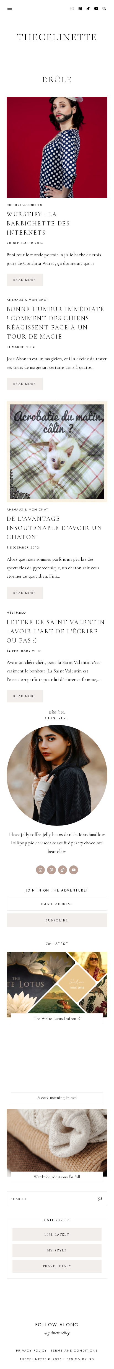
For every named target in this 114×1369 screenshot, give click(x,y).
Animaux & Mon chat (27, 300)
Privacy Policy (31, 1350)
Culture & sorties (24, 205)
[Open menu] (10, 8)
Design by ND (80, 1359)
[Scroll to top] (104, 1354)
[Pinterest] (80, 8)
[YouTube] (96, 8)
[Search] (100, 1199)
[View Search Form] (104, 8)
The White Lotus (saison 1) (57, 1018)
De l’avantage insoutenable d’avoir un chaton (54, 528)
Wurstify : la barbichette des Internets (38, 223)
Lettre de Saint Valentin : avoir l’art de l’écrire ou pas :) (56, 631)
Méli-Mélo (16, 612)
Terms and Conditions (74, 1350)
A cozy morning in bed (57, 1097)
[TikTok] (88, 8)
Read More (28, 282)
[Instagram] (72, 8)
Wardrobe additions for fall (57, 1176)
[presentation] (57, 147)
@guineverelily (56, 1333)
